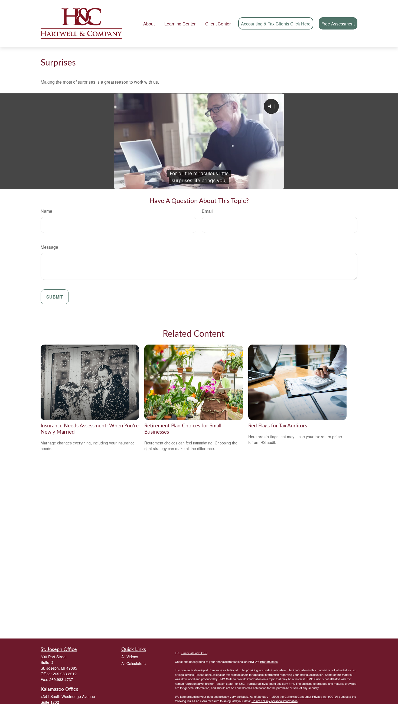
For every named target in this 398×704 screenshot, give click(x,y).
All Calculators (133, 663)
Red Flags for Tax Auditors (277, 425)
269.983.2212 (65, 673)
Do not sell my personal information (275, 701)
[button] (149, 23)
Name (46, 211)
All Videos (129, 656)
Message (49, 247)
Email (207, 211)
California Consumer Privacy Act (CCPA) (311, 696)
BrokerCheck (269, 661)
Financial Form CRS (194, 653)
